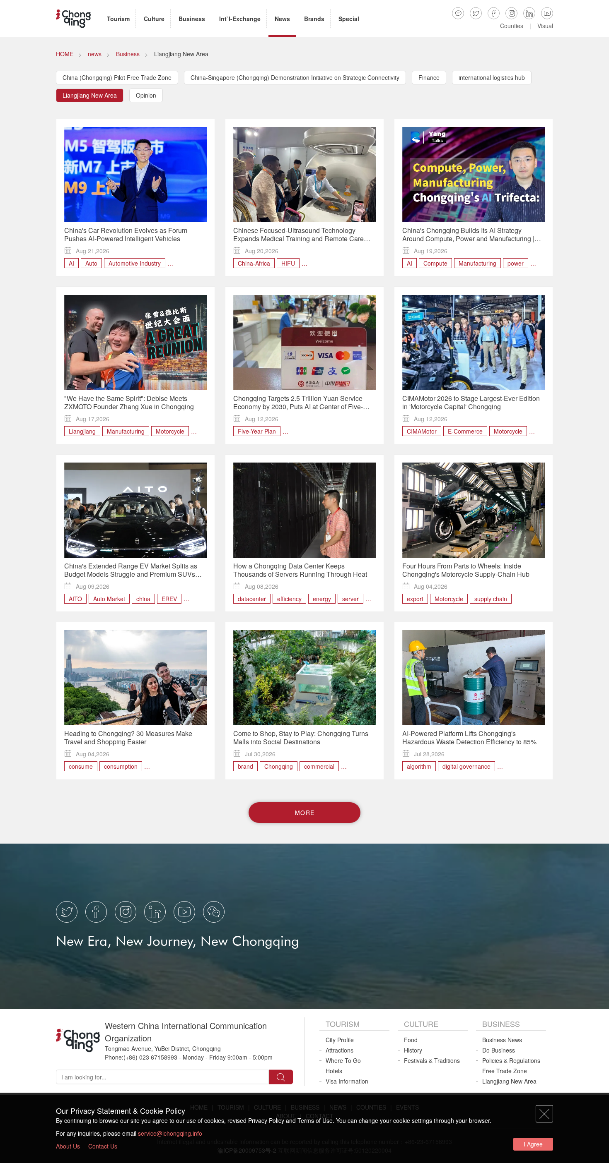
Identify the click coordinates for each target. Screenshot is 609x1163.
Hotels (334, 1071)
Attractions (339, 1050)
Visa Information (347, 1081)
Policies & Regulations (511, 1060)
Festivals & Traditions (432, 1060)
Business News (502, 1040)
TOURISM (343, 1023)
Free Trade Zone (504, 1071)
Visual (545, 26)
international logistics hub (492, 77)
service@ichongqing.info (170, 1133)
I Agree (533, 1144)
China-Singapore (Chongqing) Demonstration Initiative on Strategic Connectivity (295, 77)
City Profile (340, 1040)
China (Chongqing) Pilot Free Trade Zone (117, 77)
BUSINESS (501, 1023)
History (413, 1050)
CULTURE (421, 1023)
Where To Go (343, 1060)
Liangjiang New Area (90, 95)
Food (411, 1040)
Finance (429, 77)
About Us (68, 1146)
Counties (511, 26)
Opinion (146, 95)
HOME (64, 54)
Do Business (498, 1050)
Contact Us (102, 1146)
